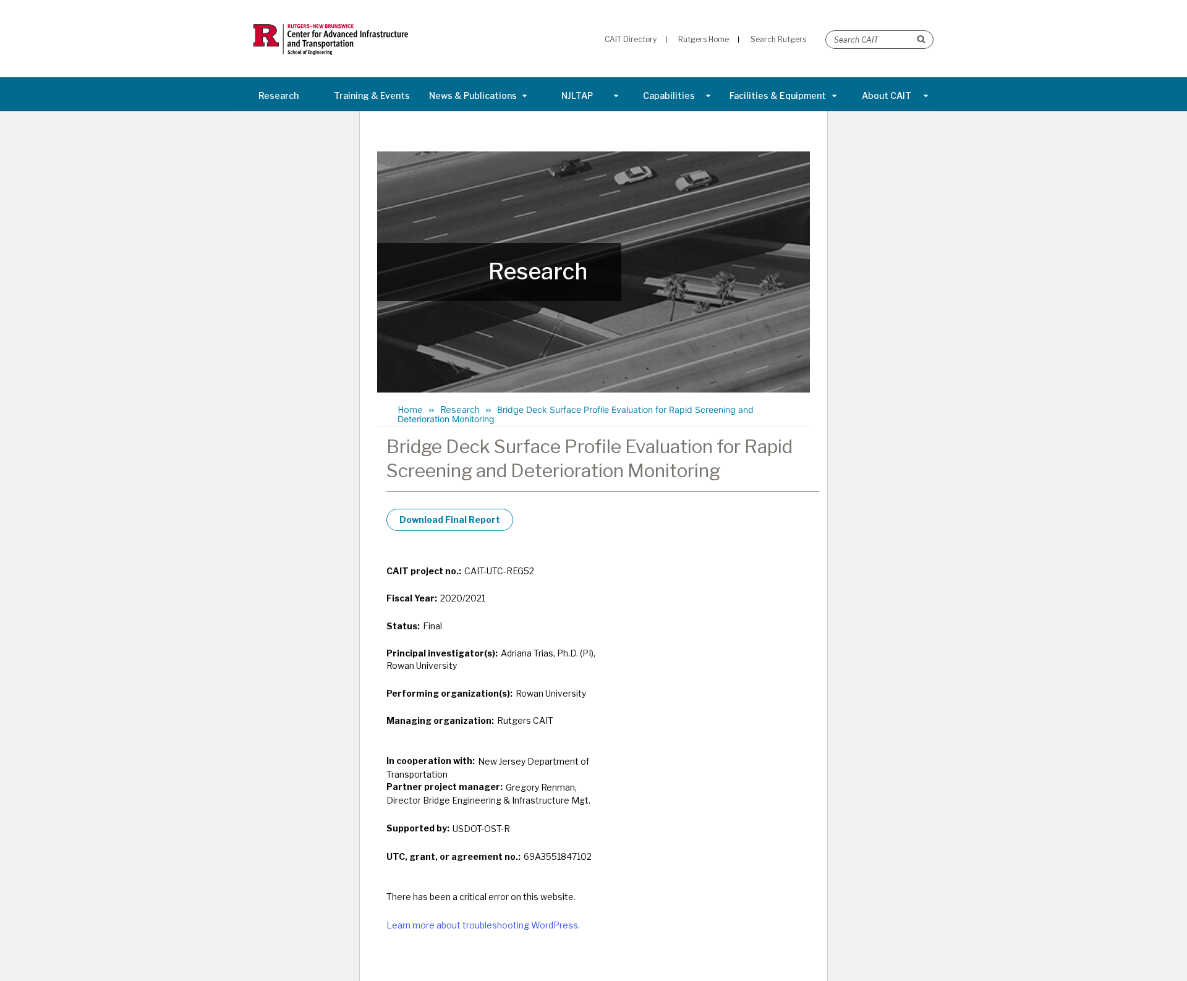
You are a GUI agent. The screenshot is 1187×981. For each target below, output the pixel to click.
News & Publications (473, 95)
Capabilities (669, 95)
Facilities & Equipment (778, 95)
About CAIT (886, 95)
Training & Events (372, 95)
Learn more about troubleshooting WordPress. (483, 925)
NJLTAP (577, 95)
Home (410, 409)
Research (278, 95)
